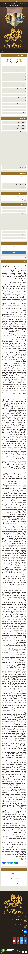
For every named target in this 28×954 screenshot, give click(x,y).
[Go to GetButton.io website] (3, 952)
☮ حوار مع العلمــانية (21, 91)
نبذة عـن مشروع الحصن (17, 919)
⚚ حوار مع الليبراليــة (21, 94)
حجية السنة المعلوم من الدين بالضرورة (17, 873)
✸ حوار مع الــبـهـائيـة (21, 106)
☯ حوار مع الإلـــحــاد (21, 76)
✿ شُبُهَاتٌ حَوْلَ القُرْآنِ (21, 122)
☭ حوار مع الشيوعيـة (21, 100)
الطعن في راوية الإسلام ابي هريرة (18, 883)
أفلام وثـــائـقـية (22, 158)
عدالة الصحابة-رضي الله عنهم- (19, 881)
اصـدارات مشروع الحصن (18, 924)
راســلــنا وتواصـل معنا (18, 930)
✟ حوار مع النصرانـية (21, 70)
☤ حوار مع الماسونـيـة (21, 79)
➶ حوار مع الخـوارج (22, 109)
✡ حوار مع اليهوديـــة (21, 67)
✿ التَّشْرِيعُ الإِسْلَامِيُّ (21, 134)
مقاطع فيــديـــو (22, 164)
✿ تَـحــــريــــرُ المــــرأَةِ (21, 137)
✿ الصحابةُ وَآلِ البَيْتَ (21, 131)
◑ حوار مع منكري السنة (21, 112)
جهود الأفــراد (23, 234)
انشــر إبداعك (23, 237)
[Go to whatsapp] (3, 950)
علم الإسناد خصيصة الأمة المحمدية (18, 878)
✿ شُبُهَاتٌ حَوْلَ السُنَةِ (21, 125)
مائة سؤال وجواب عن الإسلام (20, 213)
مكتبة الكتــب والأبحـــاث (21, 184)
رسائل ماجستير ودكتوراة (21, 187)
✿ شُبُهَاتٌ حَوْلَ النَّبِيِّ (21, 128)
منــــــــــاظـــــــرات (22, 161)
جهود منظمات (22, 231)
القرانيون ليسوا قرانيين (20, 875)
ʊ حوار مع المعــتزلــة (21, 85)
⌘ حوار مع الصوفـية (21, 88)
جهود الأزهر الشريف (21, 210)
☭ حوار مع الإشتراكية (21, 97)
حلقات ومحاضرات (22, 167)
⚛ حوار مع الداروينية (21, 103)
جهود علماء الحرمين (21, 207)
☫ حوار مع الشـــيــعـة (21, 73)
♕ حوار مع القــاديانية (21, 82)
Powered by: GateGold (14, 888)
